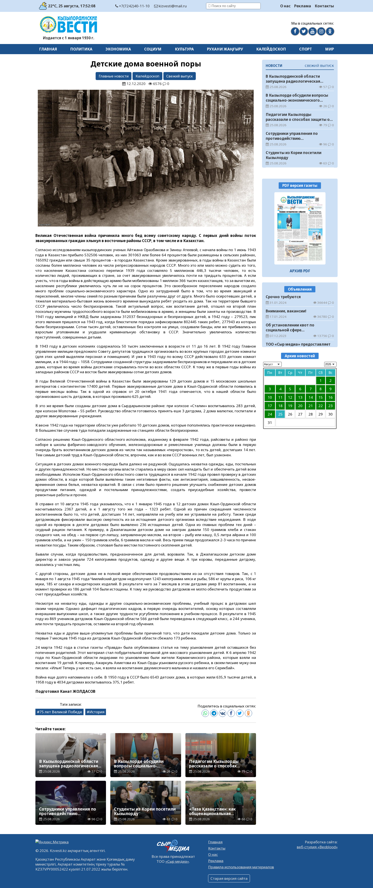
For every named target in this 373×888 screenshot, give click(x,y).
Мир (329, 49)
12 (290, 397)
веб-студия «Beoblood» (317, 846)
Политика (81, 49)
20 (300, 405)
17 (270, 405)
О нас (285, 5)
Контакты (324, 5)
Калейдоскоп (271, 49)
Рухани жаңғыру (225, 49)
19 (290, 405)
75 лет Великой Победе (61, 711)
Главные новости (114, 76)
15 (320, 397)
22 (320, 405)
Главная (48, 49)
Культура (184, 49)
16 (330, 397)
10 (270, 397)
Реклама (302, 5)
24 (270, 414)
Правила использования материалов (241, 866)
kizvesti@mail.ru (172, 5)
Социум (152, 49)
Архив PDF (300, 270)
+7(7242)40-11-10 (134, 5)
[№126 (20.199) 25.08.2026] (300, 228)
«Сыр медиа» (177, 861)
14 (310, 397)
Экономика (118, 49)
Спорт (305, 49)
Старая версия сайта (229, 878)
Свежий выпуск (179, 76)
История (96, 711)
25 (280, 414)
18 (280, 405)
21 (310, 405)
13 (300, 397)
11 (280, 397)
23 (330, 405)
